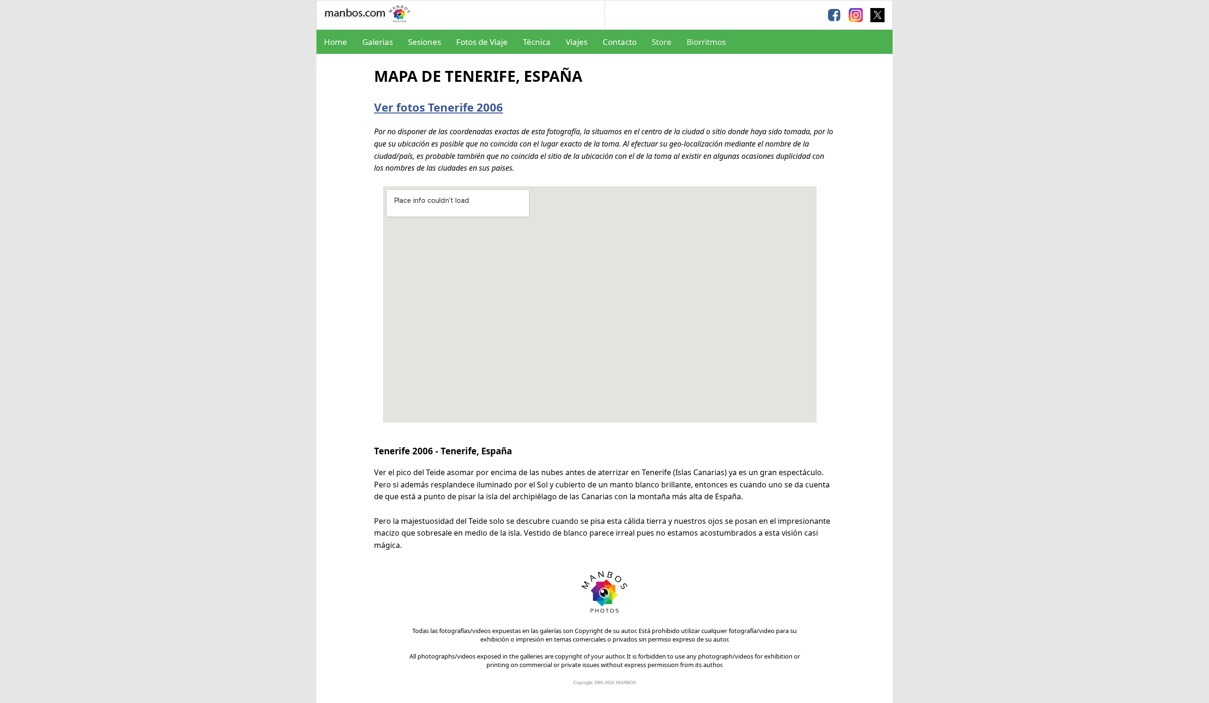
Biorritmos (706, 41)
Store (662, 41)
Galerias (377, 41)
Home (335, 41)
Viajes (576, 41)
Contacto (620, 41)
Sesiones (424, 41)
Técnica (537, 41)
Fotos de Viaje (482, 41)
